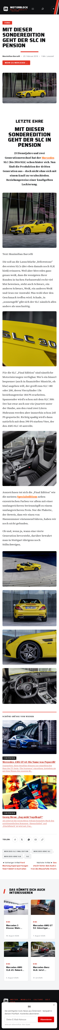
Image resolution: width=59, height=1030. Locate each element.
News (8, 922)
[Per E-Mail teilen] (35, 839)
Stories (7, 22)
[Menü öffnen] (32, 8)
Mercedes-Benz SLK (12, 856)
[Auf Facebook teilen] (15, 839)
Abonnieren (46, 1019)
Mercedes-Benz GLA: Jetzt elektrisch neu (41, 968)
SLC (27, 856)
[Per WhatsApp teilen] (28, 839)
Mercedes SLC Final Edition (16, 851)
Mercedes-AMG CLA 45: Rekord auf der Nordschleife (14, 968)
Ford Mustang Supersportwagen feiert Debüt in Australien (15, 865)
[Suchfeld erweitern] (42, 8)
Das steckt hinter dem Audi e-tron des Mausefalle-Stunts (44, 865)
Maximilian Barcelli (11, 56)
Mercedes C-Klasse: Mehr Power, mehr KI (14, 926)
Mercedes (19, 62)
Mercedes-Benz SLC (42, 851)
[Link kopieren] (42, 839)
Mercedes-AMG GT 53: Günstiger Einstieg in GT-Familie (43, 926)
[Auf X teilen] (22, 839)
